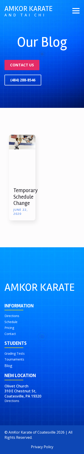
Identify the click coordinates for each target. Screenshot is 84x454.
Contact (10, 334)
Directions (11, 316)
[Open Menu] (76, 10)
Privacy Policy (42, 446)
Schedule (10, 322)
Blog (8, 365)
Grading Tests (14, 353)
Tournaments (14, 359)
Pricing (9, 328)
